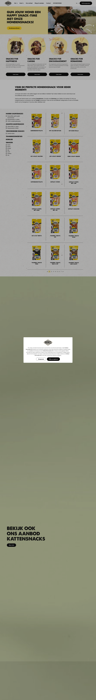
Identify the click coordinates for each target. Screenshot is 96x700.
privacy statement (53, 355)
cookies (68, 349)
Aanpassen (41, 359)
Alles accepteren (53, 359)
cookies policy (50, 352)
